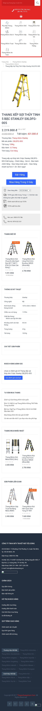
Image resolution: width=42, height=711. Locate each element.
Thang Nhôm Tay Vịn (34, 36)
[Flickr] (32, 703)
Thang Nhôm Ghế (20, 26)
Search (37, 3)
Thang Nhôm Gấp (20, 35)
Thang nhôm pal (28, 654)
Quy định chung (7, 586)
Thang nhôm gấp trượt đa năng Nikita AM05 (11, 509)
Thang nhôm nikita (27, 661)
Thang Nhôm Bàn (20, 43)
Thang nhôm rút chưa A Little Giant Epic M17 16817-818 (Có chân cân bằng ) (12, 263)
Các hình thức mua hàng (10, 612)
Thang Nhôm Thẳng (34, 45)
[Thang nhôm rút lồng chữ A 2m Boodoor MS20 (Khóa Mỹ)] (29, 445)
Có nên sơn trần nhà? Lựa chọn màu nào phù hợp (20, 418)
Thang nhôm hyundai (27, 658)
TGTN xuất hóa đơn (14, 206)
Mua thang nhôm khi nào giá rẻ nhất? (16, 415)
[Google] (15, 703)
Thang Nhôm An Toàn (7, 54)
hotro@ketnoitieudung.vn (15, 568)
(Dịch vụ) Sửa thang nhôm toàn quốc (16, 400)
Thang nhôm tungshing (10, 661)
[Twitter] (9, 703)
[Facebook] (21, 703)
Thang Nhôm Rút (34, 26)
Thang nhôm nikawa (26, 665)
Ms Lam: (15, 217)
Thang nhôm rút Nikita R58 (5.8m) (11, 458)
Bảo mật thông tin (8, 593)
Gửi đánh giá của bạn (13, 378)
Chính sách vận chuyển (9, 627)
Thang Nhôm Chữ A (7, 35)
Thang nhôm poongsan (27, 669)
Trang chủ (5, 62)
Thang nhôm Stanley (19, 62)
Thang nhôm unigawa (9, 658)
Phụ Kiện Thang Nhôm (7, 27)
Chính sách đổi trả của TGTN (17, 201)
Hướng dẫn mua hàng (9, 605)
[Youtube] (26, 703)
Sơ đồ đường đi (7, 615)
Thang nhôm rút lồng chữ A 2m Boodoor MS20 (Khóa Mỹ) (28, 262)
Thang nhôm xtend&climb (11, 654)
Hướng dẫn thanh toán (9, 608)
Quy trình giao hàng (8, 630)
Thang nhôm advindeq (28, 650)
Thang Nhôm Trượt (7, 43)
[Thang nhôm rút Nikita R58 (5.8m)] (12, 446)
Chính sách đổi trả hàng (9, 634)
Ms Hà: (14, 221)
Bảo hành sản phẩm (8, 590)
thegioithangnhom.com (26, 695)
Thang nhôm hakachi (9, 665)
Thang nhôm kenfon (9, 669)
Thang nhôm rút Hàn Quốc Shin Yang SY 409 (28, 509)
